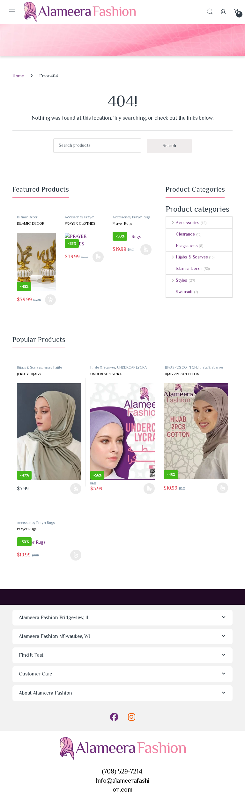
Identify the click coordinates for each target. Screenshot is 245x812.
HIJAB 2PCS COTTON (180, 367)
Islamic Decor (27, 217)
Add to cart (50, 299)
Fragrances (187, 245)
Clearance (185, 234)
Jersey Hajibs (53, 367)
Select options (97, 256)
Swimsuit (184, 291)
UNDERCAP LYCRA (132, 367)
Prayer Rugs (141, 217)
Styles (181, 280)
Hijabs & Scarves (192, 256)
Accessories (73, 217)
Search (209, 11)
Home (18, 75)
